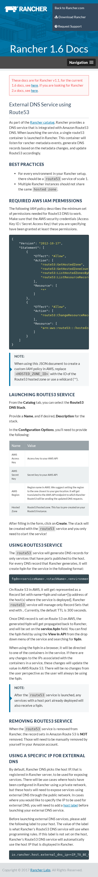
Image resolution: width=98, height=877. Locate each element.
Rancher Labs (40, 870)
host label (70, 805)
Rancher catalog (42, 122)
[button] (81, 62)
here (34, 85)
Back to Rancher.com (69, 8)
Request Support (69, 26)
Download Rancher (72, 17)
